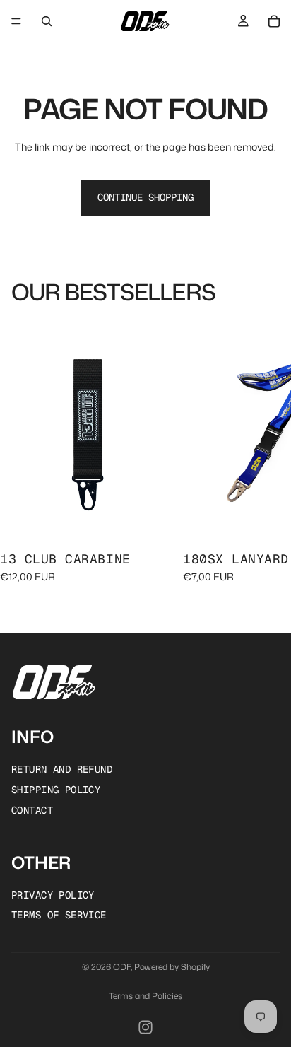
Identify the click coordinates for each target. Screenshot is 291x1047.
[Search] (46, 21)
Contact (32, 809)
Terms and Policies (145, 996)
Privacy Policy (53, 894)
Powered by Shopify (172, 967)
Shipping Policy (55, 789)
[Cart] (274, 21)
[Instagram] (145, 1027)
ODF (122, 967)
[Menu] (16, 21)
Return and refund (61, 769)
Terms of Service (59, 914)
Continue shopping (145, 197)
